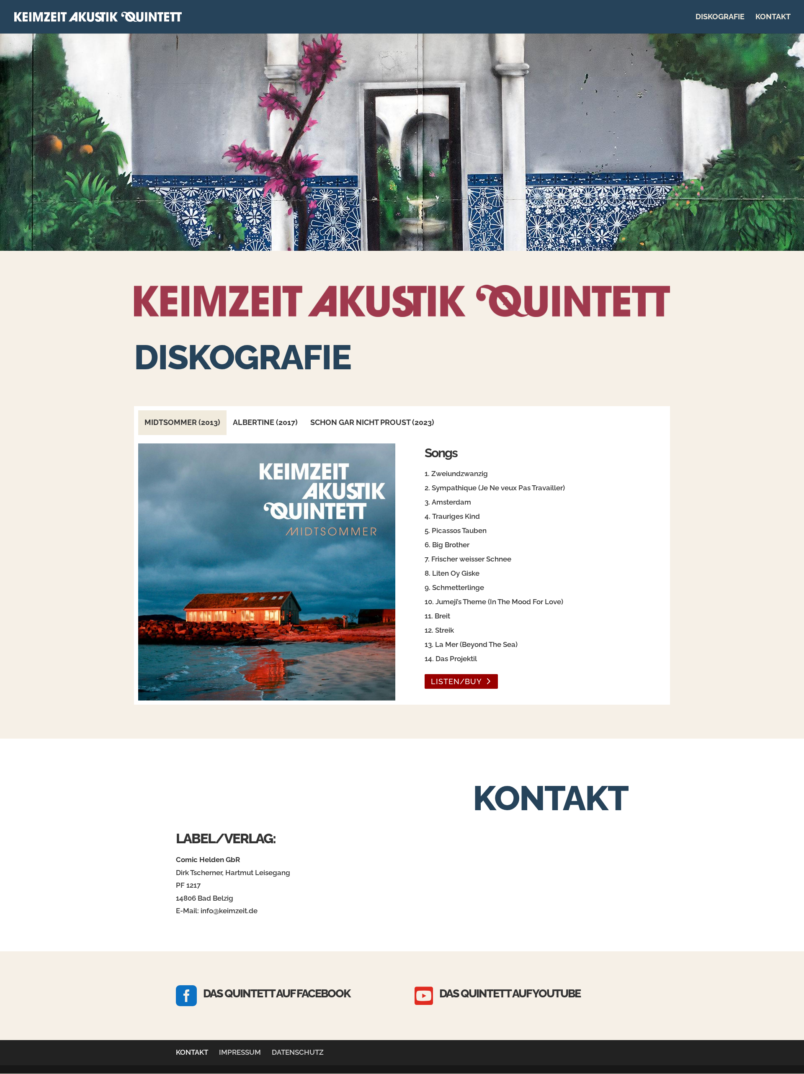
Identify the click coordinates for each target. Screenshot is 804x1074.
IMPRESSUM (240, 1052)
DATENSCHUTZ (298, 1052)
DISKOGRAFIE (720, 17)
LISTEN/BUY (456, 681)
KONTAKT (773, 17)
